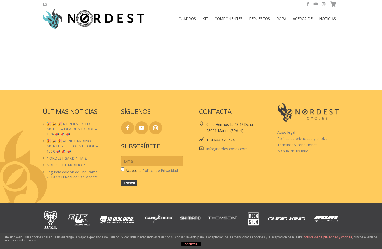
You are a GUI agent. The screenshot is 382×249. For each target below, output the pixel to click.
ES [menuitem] (45, 4)
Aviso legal (286, 132)
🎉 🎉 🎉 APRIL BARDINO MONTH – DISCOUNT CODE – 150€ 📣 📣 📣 (72, 146)
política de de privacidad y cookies (328, 237)
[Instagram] (323, 4)
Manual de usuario (292, 150)
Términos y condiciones (297, 144)
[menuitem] (45, 4)
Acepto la (152, 170)
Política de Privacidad (160, 170)
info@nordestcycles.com (227, 148)
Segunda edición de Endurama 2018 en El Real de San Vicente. (73, 175)
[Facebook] (308, 4)
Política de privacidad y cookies (303, 138)
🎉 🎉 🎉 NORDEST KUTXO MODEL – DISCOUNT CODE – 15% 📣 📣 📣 (72, 128)
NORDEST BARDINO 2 (66, 165)
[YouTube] (316, 4)
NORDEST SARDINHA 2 (67, 158)
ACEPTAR (191, 244)
